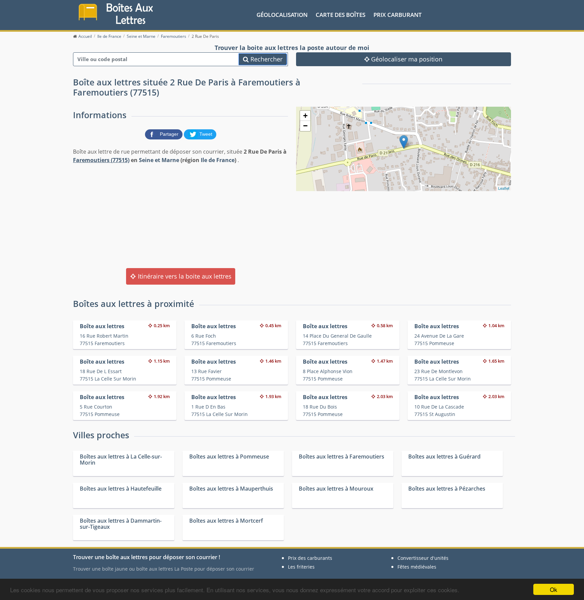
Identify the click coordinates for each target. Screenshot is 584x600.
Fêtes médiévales (416, 567)
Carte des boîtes (340, 15)
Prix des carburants (310, 558)
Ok (553, 589)
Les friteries (301, 567)
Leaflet (503, 188)
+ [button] (305, 115)
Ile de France (218, 160)
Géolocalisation (282, 15)
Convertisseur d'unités (422, 558)
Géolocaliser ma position (405, 59)
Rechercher (266, 59)
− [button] (305, 126)
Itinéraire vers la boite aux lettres (184, 276)
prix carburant (397, 15)
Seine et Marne (159, 160)
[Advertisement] (180, 215)
